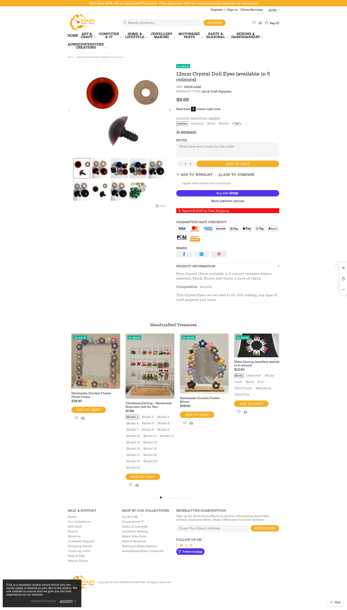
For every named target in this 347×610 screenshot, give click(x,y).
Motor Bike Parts (134, 536)
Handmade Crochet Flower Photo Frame (88, 395)
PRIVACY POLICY (43, 601)
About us (74, 536)
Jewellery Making (135, 531)
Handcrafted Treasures (173, 325)
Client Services (251, 9)
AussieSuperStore (81, 23)
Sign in (232, 9)
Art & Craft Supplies (216, 91)
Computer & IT (133, 521)
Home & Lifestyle (134, 526)
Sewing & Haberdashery (139, 546)
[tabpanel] (92, 381)
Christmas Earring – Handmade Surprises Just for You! (145, 404)
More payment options (227, 201)
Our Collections (79, 521)
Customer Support (81, 541)
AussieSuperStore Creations (142, 551)
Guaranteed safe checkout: (201, 222)
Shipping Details (80, 546)
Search (214, 22)
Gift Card (75, 526)
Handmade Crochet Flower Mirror (196, 399)
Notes (181, 140)
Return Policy (77, 560)
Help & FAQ (76, 556)
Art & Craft (130, 516)
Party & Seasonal (134, 541)
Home (71, 57)
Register (217, 9)
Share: (182, 248)
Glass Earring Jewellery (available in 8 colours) (254, 363)
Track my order (79, 551)
